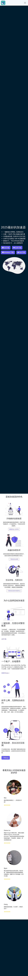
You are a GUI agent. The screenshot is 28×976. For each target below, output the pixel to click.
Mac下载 (22, 252)
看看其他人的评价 (14, 529)
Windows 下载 (9, 252)
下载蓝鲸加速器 (14, 559)
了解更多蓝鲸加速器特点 (14, 591)
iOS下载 (6, 248)
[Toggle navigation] (25, 2)
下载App (6, 758)
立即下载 (3, 639)
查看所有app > (5, 673)
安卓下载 (18, 248)
